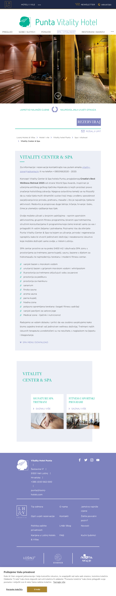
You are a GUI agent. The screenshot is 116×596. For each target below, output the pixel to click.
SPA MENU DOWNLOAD (35, 342)
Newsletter (87, 4)
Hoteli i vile (28, 4)
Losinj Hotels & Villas (26, 137)
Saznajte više (59, 582)
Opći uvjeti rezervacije (43, 516)
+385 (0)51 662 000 (41, 482)
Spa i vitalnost (66, 32)
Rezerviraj (88, 122)
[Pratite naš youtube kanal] (97, 460)
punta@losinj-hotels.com (38, 492)
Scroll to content (58, 95)
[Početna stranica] (8, 4)
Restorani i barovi (93, 32)
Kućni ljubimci (88, 535)
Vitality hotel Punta (62, 137)
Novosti (85, 526)
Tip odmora (37, 506)
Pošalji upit (93, 131)
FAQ (62, 535)
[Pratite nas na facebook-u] (79, 460)
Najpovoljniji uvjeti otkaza (78, 110)
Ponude (46, 32)
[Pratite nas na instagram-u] (91, 460)
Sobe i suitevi (27, 32)
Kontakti (64, 516)
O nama (64, 506)
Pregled (7, 32)
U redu (37, 589)
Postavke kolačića (14, 589)
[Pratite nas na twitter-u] (85, 460)
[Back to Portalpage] (19, 512)
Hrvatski (105, 5)
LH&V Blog (65, 526)
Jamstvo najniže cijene (34, 110)
